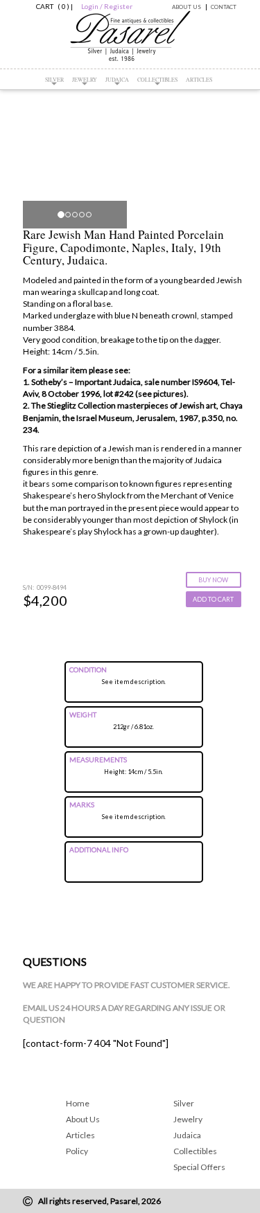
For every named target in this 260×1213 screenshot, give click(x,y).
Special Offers (199, 1167)
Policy (77, 1151)
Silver (54, 79)
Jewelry (84, 79)
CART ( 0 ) (50, 6)
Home (77, 1103)
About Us (186, 6)
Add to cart (213, 599)
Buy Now (213, 580)
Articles (199, 79)
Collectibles (157, 79)
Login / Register (106, 6)
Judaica (117, 79)
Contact (223, 6)
